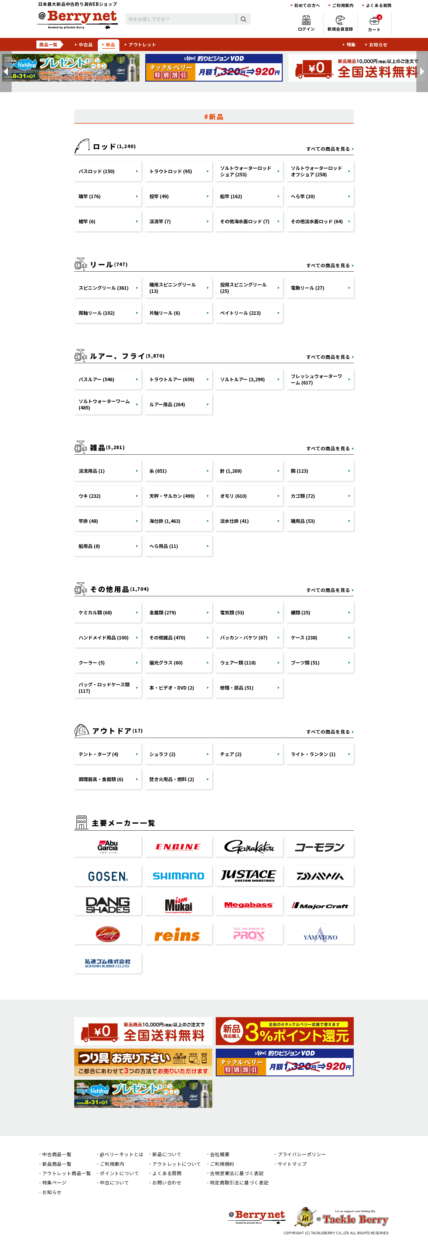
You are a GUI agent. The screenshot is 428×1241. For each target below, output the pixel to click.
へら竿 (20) (303, 196)
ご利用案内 (343, 5)
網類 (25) (300, 612)
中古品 (86, 44)
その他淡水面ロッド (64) (317, 221)
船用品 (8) (89, 545)
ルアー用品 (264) (167, 404)
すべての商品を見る (328, 148)
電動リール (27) (307, 287)
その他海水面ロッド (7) (245, 221)
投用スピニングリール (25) (243, 287)
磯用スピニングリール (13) (172, 287)
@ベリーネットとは (122, 1154)
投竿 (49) (159, 196)
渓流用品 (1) (92, 470)
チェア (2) (231, 753)
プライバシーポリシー (301, 1154)
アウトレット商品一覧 (66, 1173)
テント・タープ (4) (99, 753)
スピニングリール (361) (104, 287)
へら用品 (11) (163, 545)
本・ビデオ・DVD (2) (171, 687)
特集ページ (54, 1182)
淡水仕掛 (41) (234, 520)
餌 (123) (299, 470)
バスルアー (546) (96, 379)
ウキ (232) (90, 495)
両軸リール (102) (97, 312)
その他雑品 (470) (167, 637)
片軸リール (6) (164, 312)
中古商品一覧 (57, 1154)
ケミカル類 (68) (95, 612)
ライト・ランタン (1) (313, 753)
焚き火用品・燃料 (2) (171, 779)
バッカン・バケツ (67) (244, 637)
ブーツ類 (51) (305, 662)
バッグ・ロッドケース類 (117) (104, 687)
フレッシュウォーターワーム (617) (316, 379)
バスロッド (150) (97, 171)
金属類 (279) (162, 612)
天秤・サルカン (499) (172, 495)
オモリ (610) (233, 495)
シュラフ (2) (162, 753)
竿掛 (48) (88, 520)
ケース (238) (304, 637)
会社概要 (219, 1154)
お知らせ (378, 44)
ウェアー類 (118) (238, 662)
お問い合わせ (167, 1182)
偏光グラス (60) (166, 662)
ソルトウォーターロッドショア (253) (245, 171)
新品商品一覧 (57, 1164)
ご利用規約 (222, 1164)
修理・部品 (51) (237, 687)
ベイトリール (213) (240, 312)
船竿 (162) (231, 196)
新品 (110, 44)
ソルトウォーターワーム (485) (104, 404)
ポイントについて (119, 1173)
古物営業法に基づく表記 (237, 1173)
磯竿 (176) (90, 196)
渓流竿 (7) (160, 221)
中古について (114, 1182)
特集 (351, 44)
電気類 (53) (232, 612)
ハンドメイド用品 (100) (104, 637)
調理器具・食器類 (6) (101, 779)
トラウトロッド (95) (170, 171)
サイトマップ (292, 1164)
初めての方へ (307, 5)
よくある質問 (379, 5)
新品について (167, 1154)
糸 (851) (158, 470)
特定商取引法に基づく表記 (239, 1182)
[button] (6, 71)
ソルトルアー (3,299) (242, 379)
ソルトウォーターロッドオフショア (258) (316, 171)
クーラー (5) (92, 662)
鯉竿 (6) (87, 221)
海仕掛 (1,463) (165, 520)
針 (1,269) (231, 470)
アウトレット (142, 44)
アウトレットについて (176, 1164)
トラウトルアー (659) (171, 379)
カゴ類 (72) (303, 495)
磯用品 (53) (303, 520)
